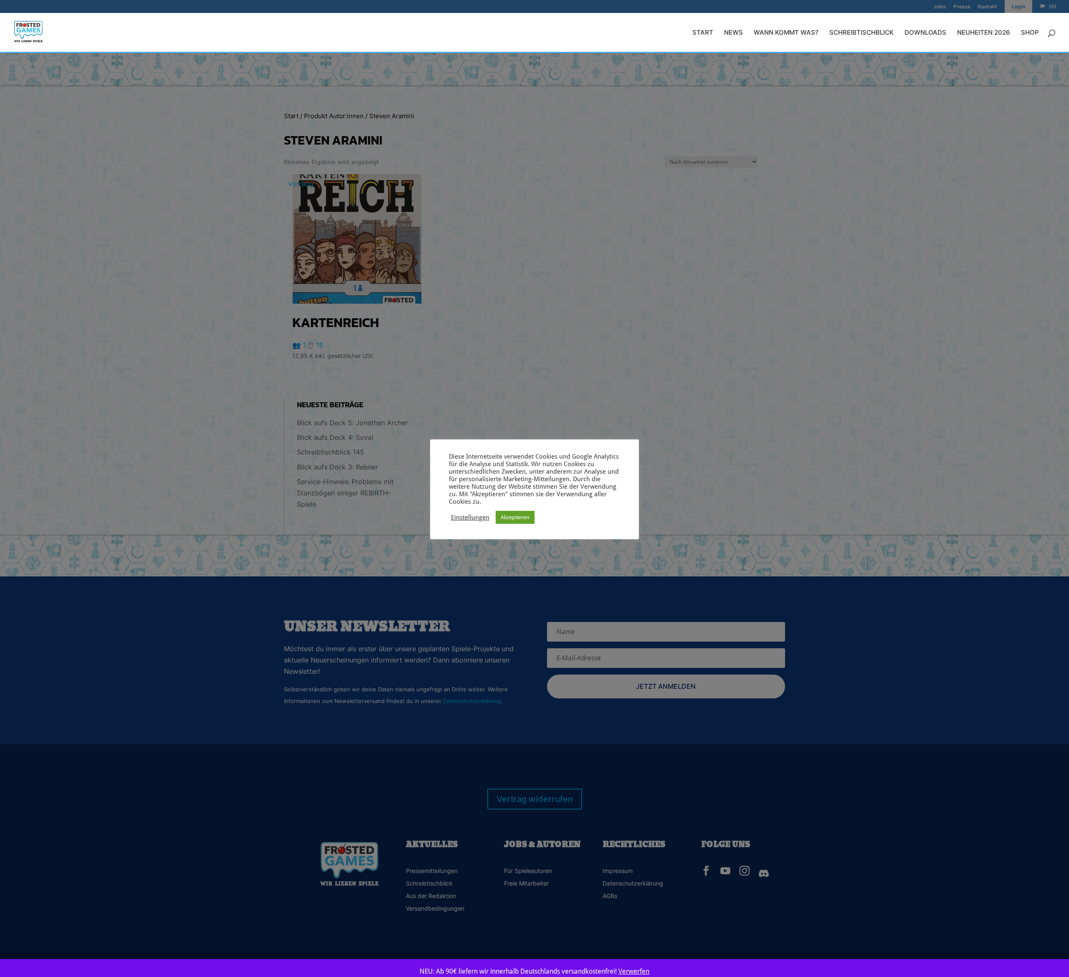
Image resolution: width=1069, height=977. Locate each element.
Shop (1030, 33)
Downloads (925, 33)
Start (702, 33)
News (733, 33)
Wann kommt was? (786, 33)
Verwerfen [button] (633, 971)
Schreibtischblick (861, 33)
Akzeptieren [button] (515, 517)
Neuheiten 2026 (983, 33)
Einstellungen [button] (470, 517)
